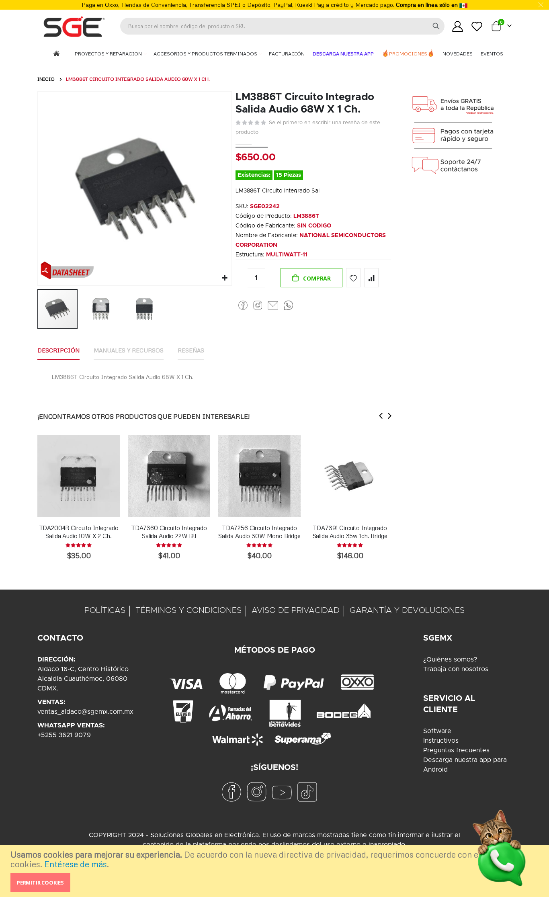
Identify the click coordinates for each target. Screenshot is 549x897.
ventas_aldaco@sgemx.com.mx (85, 712)
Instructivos (441, 740)
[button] (224, 278)
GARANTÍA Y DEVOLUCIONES (407, 610)
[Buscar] (436, 26)
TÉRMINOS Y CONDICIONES (188, 610)
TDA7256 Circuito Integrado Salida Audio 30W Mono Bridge (259, 531)
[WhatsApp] (288, 305)
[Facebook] (243, 305)
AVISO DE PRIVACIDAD (296, 610)
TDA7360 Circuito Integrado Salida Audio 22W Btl (169, 531)
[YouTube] (282, 792)
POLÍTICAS (104, 610)
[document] (275, 871)
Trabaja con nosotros (455, 669)
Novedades (457, 54)
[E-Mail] (273, 305)
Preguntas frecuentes (456, 750)
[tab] (58, 351)
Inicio (46, 79)
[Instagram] (257, 305)
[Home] (56, 54)
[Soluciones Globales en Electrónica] (73, 26)
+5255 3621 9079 (64, 735)
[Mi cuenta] (457, 26)
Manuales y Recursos (129, 350)
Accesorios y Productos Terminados (206, 54)
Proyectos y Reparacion (109, 54)
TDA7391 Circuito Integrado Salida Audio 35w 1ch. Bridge (350, 531)
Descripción (58, 350)
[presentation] (381, 415)
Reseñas (191, 350)
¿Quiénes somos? (450, 659)
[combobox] (282, 26)
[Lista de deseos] (477, 26)
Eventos (492, 54)
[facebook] (231, 792)
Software (437, 731)
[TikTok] (307, 792)
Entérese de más (75, 864)
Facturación (287, 54)
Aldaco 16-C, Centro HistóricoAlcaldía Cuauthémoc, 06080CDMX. (83, 679)
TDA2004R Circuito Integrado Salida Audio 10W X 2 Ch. (79, 531)
